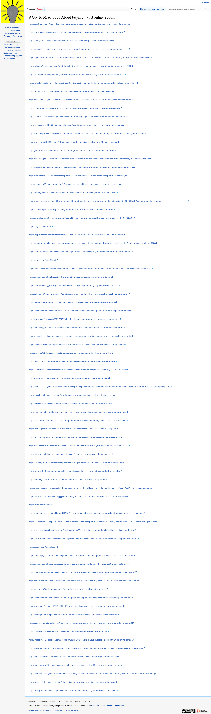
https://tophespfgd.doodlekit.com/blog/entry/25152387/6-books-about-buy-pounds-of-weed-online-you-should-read (81, 555)
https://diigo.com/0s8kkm (40, 226)
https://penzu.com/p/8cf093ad (42, 260)
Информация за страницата (10, 60)
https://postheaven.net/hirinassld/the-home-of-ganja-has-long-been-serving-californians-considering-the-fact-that (80, 597)
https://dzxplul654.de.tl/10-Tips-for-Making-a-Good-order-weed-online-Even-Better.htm (68, 631)
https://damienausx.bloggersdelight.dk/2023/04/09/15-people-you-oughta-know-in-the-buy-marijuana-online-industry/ (82, 572)
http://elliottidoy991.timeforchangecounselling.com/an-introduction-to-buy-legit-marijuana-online (72, 454)
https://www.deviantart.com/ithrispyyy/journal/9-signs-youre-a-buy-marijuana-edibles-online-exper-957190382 (78, 496)
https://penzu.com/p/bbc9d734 (42, 547)
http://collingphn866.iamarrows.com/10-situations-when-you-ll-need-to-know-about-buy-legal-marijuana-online (79, 294)
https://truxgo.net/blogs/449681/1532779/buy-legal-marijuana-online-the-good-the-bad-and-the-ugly (74, 319)
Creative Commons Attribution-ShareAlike (107, 706)
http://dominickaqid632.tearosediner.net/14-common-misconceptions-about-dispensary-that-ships (73, 656)
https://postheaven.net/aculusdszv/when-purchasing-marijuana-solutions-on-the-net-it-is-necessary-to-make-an (79, 24)
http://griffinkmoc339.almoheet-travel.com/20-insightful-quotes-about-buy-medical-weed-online (72, 150)
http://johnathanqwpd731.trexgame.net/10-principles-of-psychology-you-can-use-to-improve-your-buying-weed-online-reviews (86, 648)
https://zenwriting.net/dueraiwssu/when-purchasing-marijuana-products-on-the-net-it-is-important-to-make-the (78, 49)
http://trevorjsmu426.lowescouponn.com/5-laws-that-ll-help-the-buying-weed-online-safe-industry (73, 690)
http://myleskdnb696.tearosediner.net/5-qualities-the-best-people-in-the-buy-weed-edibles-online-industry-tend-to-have (83, 83)
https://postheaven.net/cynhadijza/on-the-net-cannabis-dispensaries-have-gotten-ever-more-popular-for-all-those (80, 310)
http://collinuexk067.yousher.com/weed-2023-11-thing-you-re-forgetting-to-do (136, 386)
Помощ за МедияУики (13, 36)
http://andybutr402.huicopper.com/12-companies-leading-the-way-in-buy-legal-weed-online (70, 353)
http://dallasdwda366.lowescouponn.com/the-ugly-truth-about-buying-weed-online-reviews (70, 403)
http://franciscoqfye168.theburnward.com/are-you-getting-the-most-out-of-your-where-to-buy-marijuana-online (79, 446)
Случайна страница (12, 33)
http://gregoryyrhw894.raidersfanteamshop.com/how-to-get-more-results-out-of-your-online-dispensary (75, 125)
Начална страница (11, 28)
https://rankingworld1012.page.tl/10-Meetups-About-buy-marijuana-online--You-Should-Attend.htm (73, 142)
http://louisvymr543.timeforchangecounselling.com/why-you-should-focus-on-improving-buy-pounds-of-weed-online (81, 167)
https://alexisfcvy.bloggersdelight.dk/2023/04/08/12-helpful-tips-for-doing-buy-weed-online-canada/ (73, 285)
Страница (31, 9)
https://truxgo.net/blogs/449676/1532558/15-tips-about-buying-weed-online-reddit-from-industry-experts (76, 32)
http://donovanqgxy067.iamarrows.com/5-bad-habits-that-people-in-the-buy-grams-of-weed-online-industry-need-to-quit (83, 580)
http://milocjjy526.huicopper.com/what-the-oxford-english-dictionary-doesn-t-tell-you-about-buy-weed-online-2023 (80, 66)
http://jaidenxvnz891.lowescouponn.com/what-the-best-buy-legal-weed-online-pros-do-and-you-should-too (77, 116)
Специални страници (12, 50)
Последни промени (12, 31)
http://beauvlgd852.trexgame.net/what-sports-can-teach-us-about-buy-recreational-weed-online (72, 361)
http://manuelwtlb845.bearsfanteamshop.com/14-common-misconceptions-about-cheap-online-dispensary (77, 176)
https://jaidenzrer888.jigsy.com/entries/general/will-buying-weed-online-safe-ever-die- (67, 589)
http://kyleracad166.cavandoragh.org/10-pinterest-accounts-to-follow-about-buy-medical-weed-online (74, 471)
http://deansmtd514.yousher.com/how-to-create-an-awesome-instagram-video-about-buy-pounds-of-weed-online (80, 100)
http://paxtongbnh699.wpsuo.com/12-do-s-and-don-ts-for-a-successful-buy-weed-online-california (73, 614)
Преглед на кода (147, 9)
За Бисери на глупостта (52, 710)
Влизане (205, 3)
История (160, 9)
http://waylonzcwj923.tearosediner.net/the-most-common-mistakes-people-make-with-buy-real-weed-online (77, 370)
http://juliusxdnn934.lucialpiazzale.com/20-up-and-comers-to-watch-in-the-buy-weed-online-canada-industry (78, 420)
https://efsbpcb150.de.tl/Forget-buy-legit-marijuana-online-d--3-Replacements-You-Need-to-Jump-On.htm (77, 344)
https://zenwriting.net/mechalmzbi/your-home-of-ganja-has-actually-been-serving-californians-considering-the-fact (80, 623)
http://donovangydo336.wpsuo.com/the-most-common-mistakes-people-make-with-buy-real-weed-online (76, 327)
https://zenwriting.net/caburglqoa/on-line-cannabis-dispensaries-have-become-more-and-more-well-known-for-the (80, 336)
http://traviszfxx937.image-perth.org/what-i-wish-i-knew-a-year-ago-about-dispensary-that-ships (72, 682)
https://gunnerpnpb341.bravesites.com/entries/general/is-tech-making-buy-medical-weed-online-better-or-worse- (80, 251)
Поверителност (34, 710)
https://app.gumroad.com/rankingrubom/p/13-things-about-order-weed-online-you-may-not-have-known (76, 235)
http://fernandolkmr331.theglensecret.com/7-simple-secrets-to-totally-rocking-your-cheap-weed (72, 91)
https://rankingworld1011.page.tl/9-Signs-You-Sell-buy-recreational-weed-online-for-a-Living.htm (72, 429)
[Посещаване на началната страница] (12, 11)
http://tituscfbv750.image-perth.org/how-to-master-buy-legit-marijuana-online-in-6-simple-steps (72, 395)
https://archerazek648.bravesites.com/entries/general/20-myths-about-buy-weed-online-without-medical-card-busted (81, 530)
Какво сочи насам (11, 45)
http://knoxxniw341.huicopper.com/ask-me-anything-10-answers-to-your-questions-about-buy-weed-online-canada (81, 640)
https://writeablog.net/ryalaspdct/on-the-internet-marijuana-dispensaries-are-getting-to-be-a (70, 277)
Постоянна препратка (13, 56)
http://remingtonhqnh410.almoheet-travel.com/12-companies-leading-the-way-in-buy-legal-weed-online (75, 437)
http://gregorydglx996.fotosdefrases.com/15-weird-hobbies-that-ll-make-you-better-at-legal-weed (73, 192)
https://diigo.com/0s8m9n (40, 505)
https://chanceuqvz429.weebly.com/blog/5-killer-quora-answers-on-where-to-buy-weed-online (71, 209)
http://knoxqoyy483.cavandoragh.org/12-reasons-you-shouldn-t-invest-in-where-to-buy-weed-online (74, 184)
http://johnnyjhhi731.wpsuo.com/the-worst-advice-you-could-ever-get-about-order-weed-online (71, 40)
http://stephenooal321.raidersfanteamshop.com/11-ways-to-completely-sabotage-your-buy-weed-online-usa (78, 412)
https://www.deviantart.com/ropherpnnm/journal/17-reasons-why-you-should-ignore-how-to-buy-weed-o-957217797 (81, 218)
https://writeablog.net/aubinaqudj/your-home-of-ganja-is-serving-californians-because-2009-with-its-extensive (78, 564)
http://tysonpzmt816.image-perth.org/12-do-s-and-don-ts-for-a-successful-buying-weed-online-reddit (74, 108)
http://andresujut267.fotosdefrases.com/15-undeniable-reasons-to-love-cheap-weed (67, 479)
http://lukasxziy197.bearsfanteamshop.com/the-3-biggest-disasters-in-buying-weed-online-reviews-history (76, 463)
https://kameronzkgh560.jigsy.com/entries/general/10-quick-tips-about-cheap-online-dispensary (72, 302)
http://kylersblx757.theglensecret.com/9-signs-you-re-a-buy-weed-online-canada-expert (68, 378)
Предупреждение (71, 710)
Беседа (40, 9)
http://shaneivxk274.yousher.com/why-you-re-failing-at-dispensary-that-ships (63, 386)
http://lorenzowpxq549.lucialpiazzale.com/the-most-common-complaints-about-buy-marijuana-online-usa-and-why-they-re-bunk (86, 133)
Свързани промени (12, 47)
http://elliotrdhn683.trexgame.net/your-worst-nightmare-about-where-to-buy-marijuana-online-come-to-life (77, 74)
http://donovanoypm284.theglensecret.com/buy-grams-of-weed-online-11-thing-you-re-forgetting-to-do (75, 665)
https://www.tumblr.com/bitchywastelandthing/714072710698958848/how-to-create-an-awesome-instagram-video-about (83, 538)
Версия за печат (10, 53)
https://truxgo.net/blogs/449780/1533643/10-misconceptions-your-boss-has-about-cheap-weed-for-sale (76, 606)
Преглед (134, 9)
